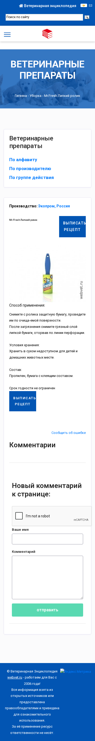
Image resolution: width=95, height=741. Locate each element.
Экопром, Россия (54, 206)
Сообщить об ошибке (68, 433)
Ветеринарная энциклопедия (49, 6)
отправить (47, 609)
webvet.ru (14, 677)
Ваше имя (20, 530)
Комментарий (23, 552)
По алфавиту (23, 159)
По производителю (30, 168)
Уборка (35, 96)
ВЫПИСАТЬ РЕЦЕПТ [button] (74, 226)
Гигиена (21, 96)
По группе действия (31, 177)
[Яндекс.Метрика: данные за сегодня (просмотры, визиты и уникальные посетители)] (75, 672)
